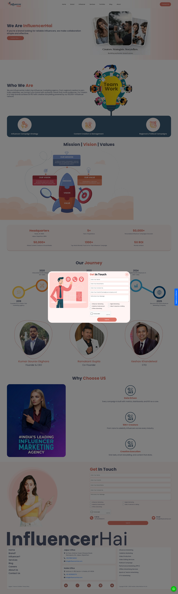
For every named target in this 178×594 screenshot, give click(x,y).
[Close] (127, 274)
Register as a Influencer (176, 297)
